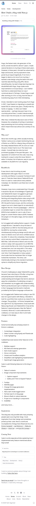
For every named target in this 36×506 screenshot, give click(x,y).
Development (13, 460)
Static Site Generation (8, 463)
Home (3, 9)
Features (4, 321)
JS (22, 89)
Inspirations (5, 411)
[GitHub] (18, 493)
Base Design (5, 268)
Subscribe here (12, 473)
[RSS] (24, 493)
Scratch (18, 496)
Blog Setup (5, 460)
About (9, 499)
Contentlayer (22, 208)
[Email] (11, 493)
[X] (15, 493)
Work (25, 3)
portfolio (13, 301)
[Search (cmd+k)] (30, 3)
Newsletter (25, 499)
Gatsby (10, 109)
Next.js (20, 460)
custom (27, 253)
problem (12, 152)
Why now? (5, 135)
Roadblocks (5, 167)
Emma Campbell (6, 426)
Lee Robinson (18, 426)
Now (19, 3)
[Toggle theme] (33, 3)
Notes (14, 3)
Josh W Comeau (24, 428)
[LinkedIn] (21, 493)
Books (19, 499)
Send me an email (7, 480)
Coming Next (6, 434)
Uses (13, 499)
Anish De (11, 428)
